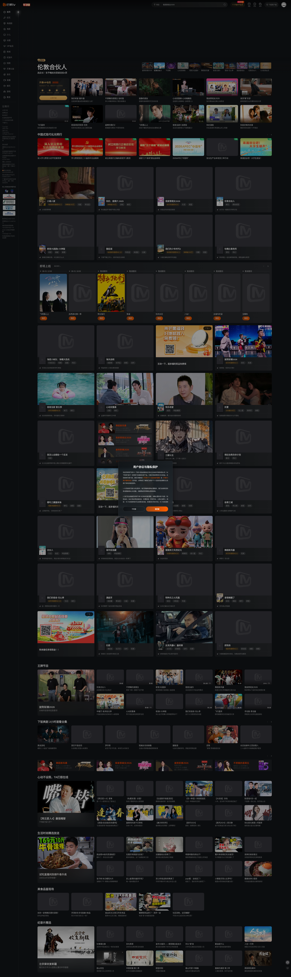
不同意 (134, 509)
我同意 (157, 509)
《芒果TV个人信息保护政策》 (152, 478)
